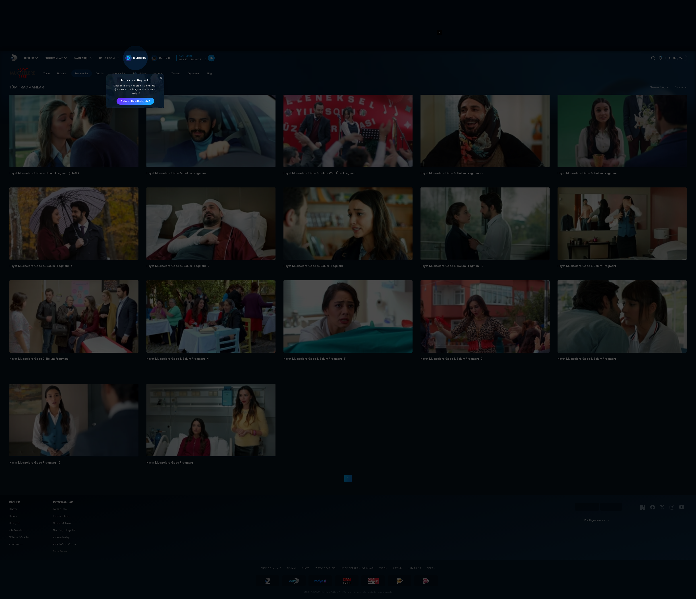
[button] (161, 78)
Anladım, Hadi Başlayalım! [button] (135, 101)
